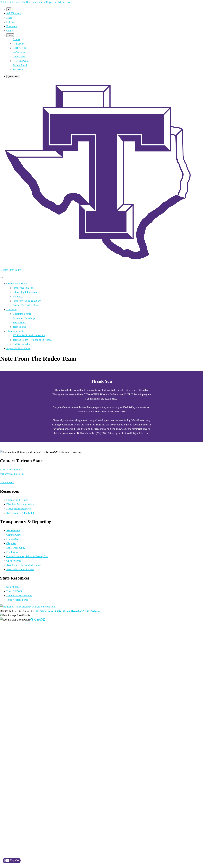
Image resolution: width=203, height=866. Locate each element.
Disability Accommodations (20, 504)
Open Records (13, 560)
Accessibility (54, 611)
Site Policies (41, 611)
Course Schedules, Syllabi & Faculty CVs (27, 556)
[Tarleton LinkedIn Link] (44, 619)
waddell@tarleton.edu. (21, 659)
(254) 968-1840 (14, 655)
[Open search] (8, 9)
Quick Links (13, 76)
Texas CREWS (14, 591)
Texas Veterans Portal (17, 599)
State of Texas (13, 587)
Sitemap (66, 611)
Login (10, 35)
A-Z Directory (13, 13)
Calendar (10, 22)
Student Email (20, 65)
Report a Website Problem (85, 611)
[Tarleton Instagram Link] (41, 619)
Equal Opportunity (15, 547)
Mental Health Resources (19, 508)
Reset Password (21, 60)
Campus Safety (14, 539)
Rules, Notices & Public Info (20, 513)
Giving (9, 30)
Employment (12, 552)
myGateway (19, 52)
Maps (9, 17)
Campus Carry (13, 534)
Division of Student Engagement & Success (48, 2)
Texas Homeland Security (19, 595)
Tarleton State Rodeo (10, 270)
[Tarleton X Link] (35, 619)
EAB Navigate (20, 48)
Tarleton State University (12, 2)
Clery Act (11, 543)
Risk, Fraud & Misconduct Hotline (23, 565)
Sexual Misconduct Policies (20, 569)
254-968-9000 (7, 482)
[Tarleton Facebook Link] (31, 619)
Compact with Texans (17, 500)
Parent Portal (19, 56)
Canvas (16, 39)
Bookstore (11, 26)
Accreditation (13, 530)
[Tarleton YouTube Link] (38, 619)
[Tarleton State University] (101, 263)
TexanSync (18, 69)
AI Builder (18, 43)
